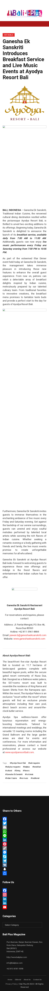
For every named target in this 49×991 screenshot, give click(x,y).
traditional (35, 778)
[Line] (24, 836)
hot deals (29, 774)
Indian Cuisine (11, 778)
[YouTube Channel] (24, 907)
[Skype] (24, 856)
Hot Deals (8, 35)
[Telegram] (24, 861)
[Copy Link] (24, 848)
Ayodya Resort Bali (18, 763)
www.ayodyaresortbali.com (19, 752)
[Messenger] (24, 852)
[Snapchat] (24, 869)
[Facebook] (24, 819)
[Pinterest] (24, 844)
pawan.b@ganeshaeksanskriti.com (28, 635)
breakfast (37, 766)
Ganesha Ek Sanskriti (14, 774)
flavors (26, 770)
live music (24, 778)
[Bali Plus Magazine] (24, 13)
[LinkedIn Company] (24, 903)
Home (10, 979)
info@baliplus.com (14, 963)
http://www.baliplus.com (17, 957)
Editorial (18, 979)
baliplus (27, 766)
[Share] (24, 873)
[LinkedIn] (24, 840)
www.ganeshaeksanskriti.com (29, 639)
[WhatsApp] (24, 831)
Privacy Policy (11, 984)
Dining (18, 770)
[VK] (24, 865)
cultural (9, 770)
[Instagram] (24, 895)
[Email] (24, 827)
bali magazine (34, 763)
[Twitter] (24, 823)
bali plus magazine (13, 766)
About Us (27, 979)
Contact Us (37, 979)
